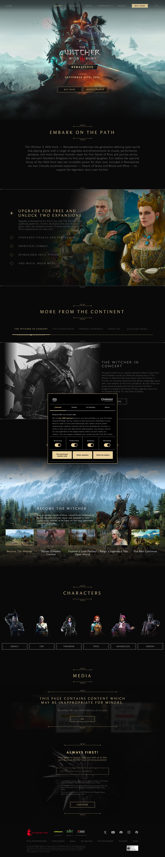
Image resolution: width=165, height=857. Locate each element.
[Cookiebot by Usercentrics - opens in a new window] (103, 400)
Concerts (74, 6)
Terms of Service (74, 794)
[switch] (74, 445)
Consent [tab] (58, 407)
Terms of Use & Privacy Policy (37, 841)
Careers (135, 841)
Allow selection (83, 455)
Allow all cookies (103, 455)
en (157, 6)
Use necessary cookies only (62, 455)
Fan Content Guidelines (105, 841)
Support (73, 841)
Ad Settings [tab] (90, 407)
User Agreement (86, 841)
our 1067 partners (66, 418)
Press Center (123, 841)
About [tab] (107, 407)
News (89, 6)
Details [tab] (74, 407)
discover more (137, 329)
